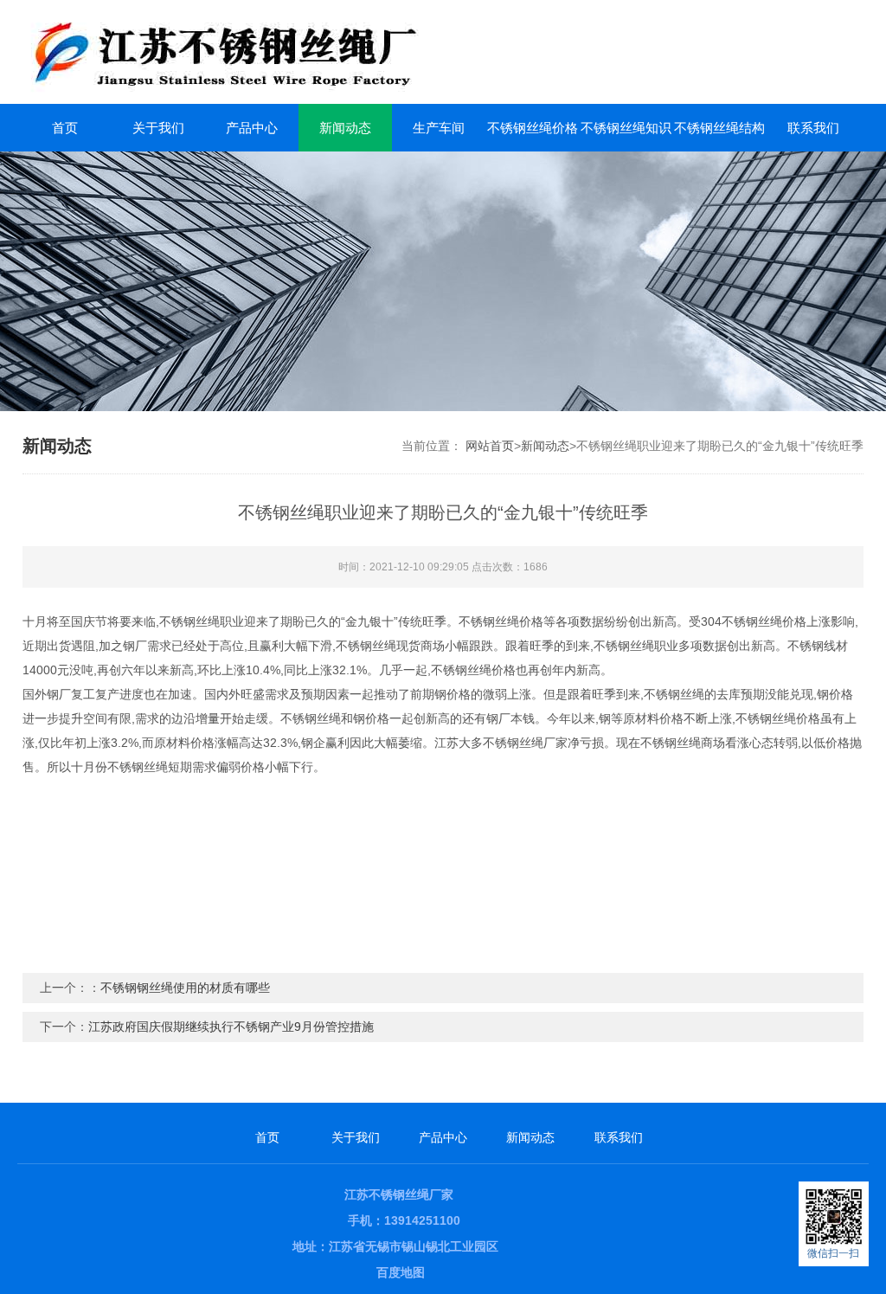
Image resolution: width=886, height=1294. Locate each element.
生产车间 (439, 127)
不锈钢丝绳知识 (626, 127)
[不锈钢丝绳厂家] (320, 52)
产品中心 (252, 127)
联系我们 (813, 127)
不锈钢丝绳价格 (532, 127)
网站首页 (489, 446)
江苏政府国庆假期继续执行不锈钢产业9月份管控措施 (231, 1026)
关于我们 (158, 127)
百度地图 (400, 1272)
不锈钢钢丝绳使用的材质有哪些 (185, 988)
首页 (65, 127)
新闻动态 (345, 127)
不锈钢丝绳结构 (719, 127)
